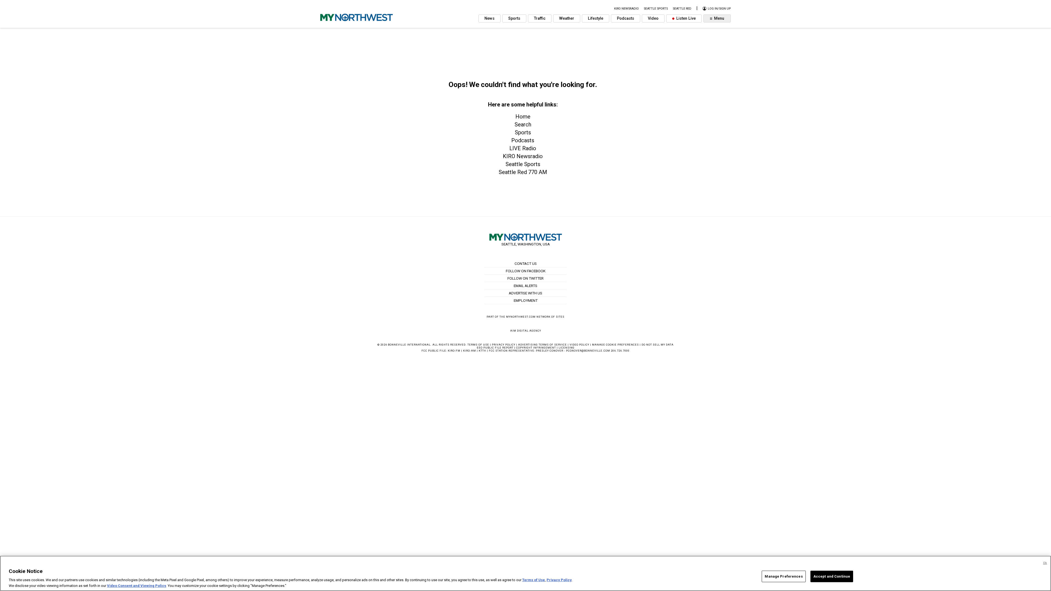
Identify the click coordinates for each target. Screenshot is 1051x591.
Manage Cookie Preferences (615, 344)
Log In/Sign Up (719, 8)
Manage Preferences (783, 576)
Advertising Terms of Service (542, 344)
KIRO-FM (454, 350)
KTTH (482, 350)
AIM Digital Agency (525, 330)
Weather (566, 18)
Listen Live (685, 18)
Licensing (566, 347)
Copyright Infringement (536, 347)
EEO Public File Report (495, 347)
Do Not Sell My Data (658, 344)
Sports (514, 18)
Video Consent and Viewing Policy (136, 585)
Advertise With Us (525, 293)
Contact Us (526, 263)
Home (522, 116)
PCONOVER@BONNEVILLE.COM (588, 350)
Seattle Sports (523, 164)
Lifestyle (595, 18)
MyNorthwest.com (521, 316)
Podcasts (625, 18)
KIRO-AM (469, 350)
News (489, 18)
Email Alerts (525, 285)
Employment (526, 300)
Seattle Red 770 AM (523, 172)
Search (523, 124)
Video (653, 18)
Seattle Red (682, 8)
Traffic (539, 18)
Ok (1045, 563)
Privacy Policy (503, 344)
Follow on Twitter (525, 278)
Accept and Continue (831, 576)
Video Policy (579, 344)
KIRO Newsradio (523, 156)
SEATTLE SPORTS (656, 8)
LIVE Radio (522, 148)
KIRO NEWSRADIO (626, 8)
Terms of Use (478, 344)
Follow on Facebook (525, 271)
